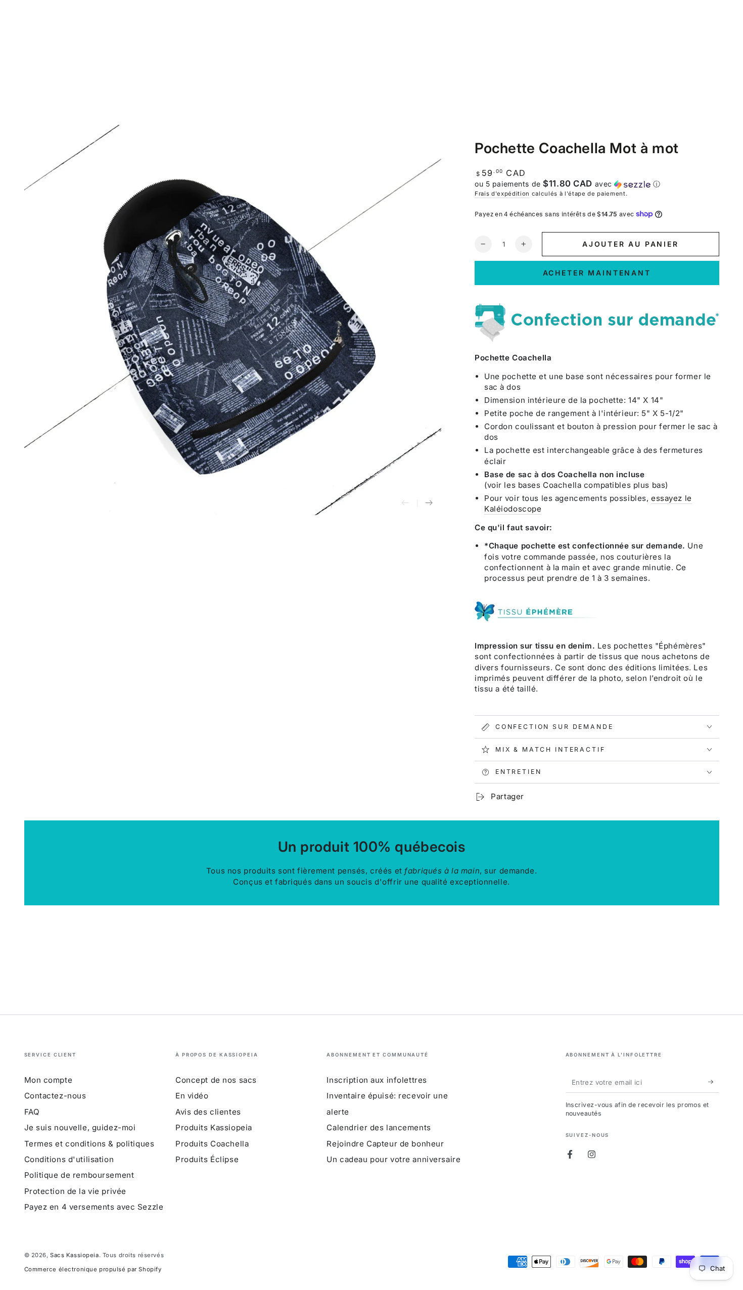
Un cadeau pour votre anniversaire (393, 1159)
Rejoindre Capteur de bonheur (385, 1143)
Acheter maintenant (597, 272)
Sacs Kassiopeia (74, 1255)
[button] (597, 184)
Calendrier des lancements (379, 1127)
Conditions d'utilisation (69, 1159)
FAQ (32, 1112)
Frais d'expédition (502, 193)
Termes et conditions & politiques (89, 1143)
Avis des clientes (208, 1112)
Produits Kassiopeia (213, 1127)
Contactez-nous (55, 1095)
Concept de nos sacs (216, 1080)
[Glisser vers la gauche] (405, 503)
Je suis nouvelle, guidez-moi (80, 1127)
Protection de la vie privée (75, 1191)
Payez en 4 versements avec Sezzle (94, 1207)
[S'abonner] (713, 1082)
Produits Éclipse (207, 1159)
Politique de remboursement (79, 1175)
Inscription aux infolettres (377, 1080)
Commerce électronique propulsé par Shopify (93, 1269)
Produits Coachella (212, 1143)
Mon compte (48, 1080)
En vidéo (192, 1095)
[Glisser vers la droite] (429, 503)
